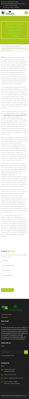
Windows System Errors (12, 46)
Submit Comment (7, 290)
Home (2, 46)
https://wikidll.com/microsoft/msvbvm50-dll (15, 115)
